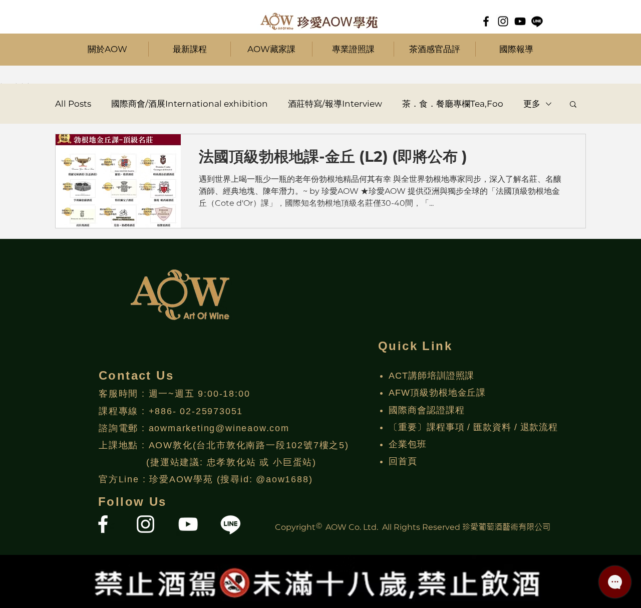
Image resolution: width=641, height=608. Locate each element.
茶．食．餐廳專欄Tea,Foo (452, 104)
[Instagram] (503, 21)
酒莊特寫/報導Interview (335, 104)
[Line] (537, 21)
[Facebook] (486, 21)
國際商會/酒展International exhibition (189, 104)
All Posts (73, 104)
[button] (189, 49)
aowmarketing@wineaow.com (219, 428)
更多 (531, 104)
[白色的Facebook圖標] (103, 524)
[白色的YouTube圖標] (188, 524)
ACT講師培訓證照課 (431, 376)
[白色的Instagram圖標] (145, 524)
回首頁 (403, 461)
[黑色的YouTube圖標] (520, 21)
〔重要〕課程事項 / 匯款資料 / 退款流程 (473, 427)
